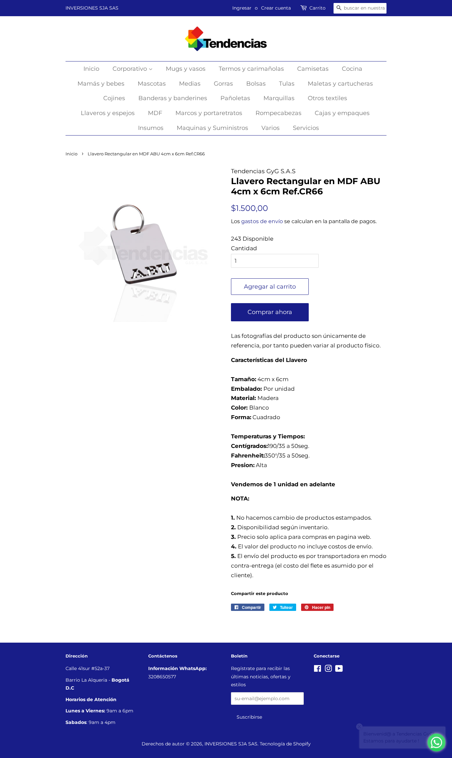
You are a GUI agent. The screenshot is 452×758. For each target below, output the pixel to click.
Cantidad (244, 248)
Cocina (352, 68)
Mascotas (152, 83)
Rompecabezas (278, 113)
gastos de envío (262, 221)
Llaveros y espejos (108, 113)
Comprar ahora (270, 312)
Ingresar (241, 8)
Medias (190, 83)
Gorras (223, 83)
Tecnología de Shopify (285, 744)
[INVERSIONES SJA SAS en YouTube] (339, 670)
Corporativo (131, 68)
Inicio (91, 68)
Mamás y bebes (100, 83)
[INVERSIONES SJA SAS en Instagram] (328, 670)
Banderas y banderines (172, 98)
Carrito (317, 8)
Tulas (286, 83)
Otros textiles (327, 98)
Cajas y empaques (342, 113)
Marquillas (278, 98)
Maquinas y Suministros (212, 128)
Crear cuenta (276, 8)
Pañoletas (235, 98)
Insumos (150, 128)
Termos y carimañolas (251, 68)
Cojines (114, 98)
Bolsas (256, 83)
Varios (270, 128)
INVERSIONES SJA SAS (92, 8)
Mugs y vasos (185, 68)
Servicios (306, 128)
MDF (155, 113)
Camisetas (313, 68)
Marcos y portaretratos (208, 113)
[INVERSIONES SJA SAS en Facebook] (317, 670)
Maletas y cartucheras (340, 83)
